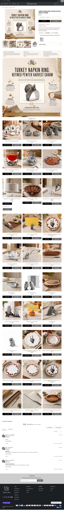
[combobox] (58, 4)
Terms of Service (16, 497)
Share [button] (7, 443)
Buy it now (56, 21)
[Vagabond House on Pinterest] (8, 497)
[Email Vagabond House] (3, 497)
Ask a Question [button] (50, 427)
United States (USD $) (56, 502)
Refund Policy (16, 499)
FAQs (51, 490)
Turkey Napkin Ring (8, 441)
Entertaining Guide (17, 488)
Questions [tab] (10, 429)
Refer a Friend (40, 490)
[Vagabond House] (32, 4)
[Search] (61, 4)
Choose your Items (7, 144)
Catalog (27, 492)
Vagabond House (7, 506)
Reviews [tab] (3, 429)
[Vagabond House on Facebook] (5, 497)
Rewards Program (41, 488)
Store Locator (16, 490)
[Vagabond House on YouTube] (12, 497)
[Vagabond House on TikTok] (10, 497)
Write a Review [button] (58, 427)
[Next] (37, 24)
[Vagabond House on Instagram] (6, 497)
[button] (6, 4)
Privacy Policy (16, 495)
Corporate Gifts (16, 492)
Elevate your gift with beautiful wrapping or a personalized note (50, 35)
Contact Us (28, 490)
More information (42, 44)
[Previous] (3, 24)
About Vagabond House (29, 488)
